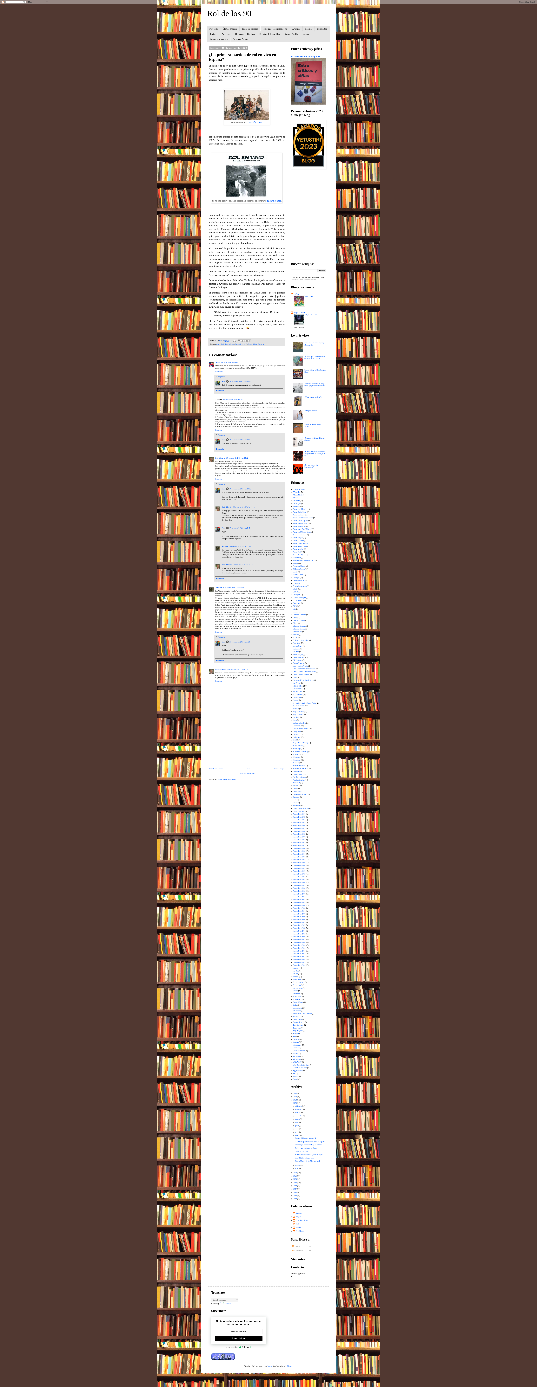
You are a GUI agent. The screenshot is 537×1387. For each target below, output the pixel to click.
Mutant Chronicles (299, 766)
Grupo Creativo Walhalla (301, 674)
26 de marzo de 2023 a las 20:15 (244, 507)
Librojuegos (297, 731)
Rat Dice (296, 971)
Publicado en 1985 (299, 851)
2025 (295, 1097)
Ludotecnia (296, 737)
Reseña (295, 974)
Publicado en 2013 (299, 928)
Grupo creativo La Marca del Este (304, 669)
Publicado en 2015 (299, 934)
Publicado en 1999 (299, 891)
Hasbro (295, 677)
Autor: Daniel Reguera (300, 521)
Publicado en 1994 (299, 877)
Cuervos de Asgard (299, 598)
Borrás (295, 572)
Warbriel (225, 546)
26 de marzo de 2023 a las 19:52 (240, 489)
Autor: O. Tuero (298, 541)
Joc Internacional (298, 706)
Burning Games (298, 575)
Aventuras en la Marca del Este (303, 560)
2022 (295, 1173)
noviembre (299, 1109)
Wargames (296, 1056)
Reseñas (308, 29)
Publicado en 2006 (299, 911)
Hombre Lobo (297, 692)
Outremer (296, 797)
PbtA (294, 800)
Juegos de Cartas (240, 39)
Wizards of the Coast (300, 1068)
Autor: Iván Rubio (299, 526)
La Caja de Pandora (299, 723)
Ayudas (295, 563)
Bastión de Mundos (299, 566)
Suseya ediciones (298, 1022)
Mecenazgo (297, 749)
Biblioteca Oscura (299, 569)
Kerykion (296, 717)
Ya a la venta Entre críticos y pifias (305, 56)
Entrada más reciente (216, 769)
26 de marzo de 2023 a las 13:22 (231, 362)
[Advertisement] (247, 744)
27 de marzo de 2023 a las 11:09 (237, 669)
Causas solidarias (298, 580)
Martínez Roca (298, 746)
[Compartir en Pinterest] (249, 340)
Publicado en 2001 (299, 897)
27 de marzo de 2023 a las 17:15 (244, 565)
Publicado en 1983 (299, 846)
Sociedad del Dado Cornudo (302, 1014)
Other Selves (297, 791)
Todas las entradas (250, 29)
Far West (296, 652)
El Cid (295, 637)
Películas (296, 803)
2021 (295, 1176)
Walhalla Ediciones (299, 1051)
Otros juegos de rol (299, 794)
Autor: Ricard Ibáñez (300, 546)
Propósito (213, 29)
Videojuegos (297, 1045)
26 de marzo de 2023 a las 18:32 (237, 458)
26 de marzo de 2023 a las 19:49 (240, 382)
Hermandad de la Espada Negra (303, 680)
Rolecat (295, 991)
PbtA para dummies (310, 411)
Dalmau (295, 612)
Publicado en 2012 (299, 925)
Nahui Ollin (297, 771)
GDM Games (297, 660)
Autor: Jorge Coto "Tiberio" (302, 529)
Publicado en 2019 (299, 945)
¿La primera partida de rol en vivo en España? (310, 1142)
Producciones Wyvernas (301, 808)
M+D (295, 740)
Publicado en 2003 (299, 902)
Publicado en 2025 (299, 962)
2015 (295, 1196)
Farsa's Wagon (298, 654)
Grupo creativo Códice (300, 666)
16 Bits (296, 294)
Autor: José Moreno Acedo (302, 532)
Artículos (296, 29)
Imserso (295, 700)
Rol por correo (298, 988)
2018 (295, 1186)
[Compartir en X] (244, 340)
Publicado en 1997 (299, 885)
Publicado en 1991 (299, 868)
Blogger (289, 1366)
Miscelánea (296, 760)
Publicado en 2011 (299, 922)
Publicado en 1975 (299, 823)
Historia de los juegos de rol (275, 29)
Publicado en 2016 (299, 937)
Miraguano (296, 757)
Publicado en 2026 (299, 965)
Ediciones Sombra (299, 629)
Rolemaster (296, 994)
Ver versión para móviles (247, 773)
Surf (223, 382)
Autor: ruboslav (298, 549)
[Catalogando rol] (299, 489)
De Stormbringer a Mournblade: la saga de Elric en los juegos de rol (315, 454)
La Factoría (296, 726)
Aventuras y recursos (218, 39)
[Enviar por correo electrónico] (239, 340)
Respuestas (221, 377)
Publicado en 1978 (299, 831)
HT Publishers (298, 694)
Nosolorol (296, 783)
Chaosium (296, 583)
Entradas (297, 1246)
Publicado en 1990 (299, 865)
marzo (297, 1135)
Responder (218, 372)
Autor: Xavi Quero (299, 555)
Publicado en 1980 (299, 837)
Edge (294, 623)
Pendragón (296, 806)
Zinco (295, 1079)
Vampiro (306, 34)
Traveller (296, 1034)
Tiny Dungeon (298, 1031)
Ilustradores (297, 697)
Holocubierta (297, 689)
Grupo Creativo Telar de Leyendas (304, 672)
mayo (297, 1129)
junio (297, 1126)
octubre (298, 1112)
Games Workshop (299, 657)
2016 (295, 1192)
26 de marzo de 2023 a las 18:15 (233, 400)
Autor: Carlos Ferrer (300, 512)
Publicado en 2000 (299, 894)
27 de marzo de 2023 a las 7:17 (239, 528)
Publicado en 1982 (299, 843)
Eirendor (296, 635)
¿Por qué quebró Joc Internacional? (311, 466)
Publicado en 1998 (299, 888)
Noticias (295, 786)
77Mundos (296, 492)
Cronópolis (296, 595)
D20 (294, 609)
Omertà (295, 789)
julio (297, 1122)
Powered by (232, 1347)
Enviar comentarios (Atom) (227, 779)
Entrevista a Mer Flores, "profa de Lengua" (309, 1155)
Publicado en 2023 (299, 957)
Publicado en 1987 (241, 344)
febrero (298, 1165)
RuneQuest (296, 999)
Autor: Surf (220, 344)
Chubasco (299, 1213)
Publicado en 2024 (299, 959)
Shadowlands (297, 1008)
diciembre (298, 1106)
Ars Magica (297, 504)
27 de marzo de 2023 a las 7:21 (239, 642)
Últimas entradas (229, 29)
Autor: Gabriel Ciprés (300, 523)
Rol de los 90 (229, 13)
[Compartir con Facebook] (247, 340)
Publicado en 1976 (299, 826)
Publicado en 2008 (299, 914)
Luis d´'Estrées (255, 122)
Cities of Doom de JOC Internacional (307, 1161)
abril (297, 1132)
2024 (295, 1100)
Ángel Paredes (300, 1231)
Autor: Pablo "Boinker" (301, 543)
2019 (295, 1183)
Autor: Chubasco (298, 515)
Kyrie (295, 720)
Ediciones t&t (297, 632)
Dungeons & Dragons (245, 34)
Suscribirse (238, 1338)
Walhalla (296, 1048)
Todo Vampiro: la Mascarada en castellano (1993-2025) (314, 357)
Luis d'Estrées (220, 458)
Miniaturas (296, 754)
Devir (295, 617)
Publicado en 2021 (299, 951)
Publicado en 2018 (299, 942)
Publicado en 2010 (299, 920)
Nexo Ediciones (298, 774)
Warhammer (297, 1059)
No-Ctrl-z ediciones (299, 777)
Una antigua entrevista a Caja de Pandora (308, 1145)
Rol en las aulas (298, 982)
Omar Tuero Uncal (302, 1220)
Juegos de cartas (298, 712)
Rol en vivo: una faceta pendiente (306, 1148)
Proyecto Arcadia (298, 811)
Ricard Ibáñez (274, 200)
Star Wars (296, 1016)
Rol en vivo (261, 344)
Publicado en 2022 (299, 954)
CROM (295, 592)
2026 (295, 1093)
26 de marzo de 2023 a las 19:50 (240, 440)
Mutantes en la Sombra (300, 769)
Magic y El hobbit (311, 315)
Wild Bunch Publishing (300, 1065)
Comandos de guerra (300, 586)
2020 (295, 1179)
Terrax (217, 362)
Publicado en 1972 (299, 817)
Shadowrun (297, 1011)
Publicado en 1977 (299, 828)
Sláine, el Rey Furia (301, 1151)
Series (295, 1005)
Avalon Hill (297, 558)
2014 (295, 1199)
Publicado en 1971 (299, 814)
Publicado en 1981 (299, 840)
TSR (294, 1036)
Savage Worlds (291, 34)
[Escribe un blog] (241, 340)
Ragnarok (296, 968)
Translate (228, 1304)
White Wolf (297, 1062)
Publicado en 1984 (299, 848)
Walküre (295, 1054)
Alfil (294, 498)
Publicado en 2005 (299, 908)
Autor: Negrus (298, 538)
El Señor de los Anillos (269, 34)
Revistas (213, 34)
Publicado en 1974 (299, 820)
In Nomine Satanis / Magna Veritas (304, 703)
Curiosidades (297, 600)
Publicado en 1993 (299, 874)
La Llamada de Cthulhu (300, 729)
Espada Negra (297, 646)
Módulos (296, 763)
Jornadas (296, 709)
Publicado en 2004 (299, 905)
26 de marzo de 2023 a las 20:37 (233, 588)
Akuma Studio (298, 495)
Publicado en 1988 (299, 860)
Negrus (298, 1217)
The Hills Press (298, 1025)
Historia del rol (229, 344)
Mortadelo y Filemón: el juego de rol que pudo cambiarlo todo (314, 385)
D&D (295, 606)
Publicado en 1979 (299, 834)
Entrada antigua (279, 769)
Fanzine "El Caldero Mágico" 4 (305, 1138)
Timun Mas (297, 1028)
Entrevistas (322, 29)
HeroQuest (296, 683)
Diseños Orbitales (299, 620)
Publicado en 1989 (299, 863)
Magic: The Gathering (300, 743)
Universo (296, 1039)
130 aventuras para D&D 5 (313, 397)
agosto (297, 1119)
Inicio (248, 769)
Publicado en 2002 (299, 900)
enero (297, 1169)
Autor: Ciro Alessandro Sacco (303, 518)
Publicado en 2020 (299, 948)
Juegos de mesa (298, 714)
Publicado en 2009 (299, 917)
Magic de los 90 (299, 313)
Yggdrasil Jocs (298, 1071)
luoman (270, 1366)
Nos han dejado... (299, 780)
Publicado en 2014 (299, 931)
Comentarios (298, 1251)
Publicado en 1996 (299, 883)
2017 (295, 1189)
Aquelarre (226, 34)
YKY (295, 1073)
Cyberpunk (296, 603)
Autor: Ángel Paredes (300, 509)
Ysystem (296, 1076)
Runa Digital (297, 996)
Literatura (296, 734)
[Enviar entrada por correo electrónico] (234, 340)
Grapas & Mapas (298, 663)
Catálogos (296, 578)
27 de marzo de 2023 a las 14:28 (240, 546)
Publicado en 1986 (299, 854)
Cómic (295, 589)
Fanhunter (296, 649)
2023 (295, 1103)
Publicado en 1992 (299, 871)
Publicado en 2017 (299, 939)
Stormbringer (297, 1019)
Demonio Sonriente (299, 615)
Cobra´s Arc (309, 296)
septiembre (299, 1116)
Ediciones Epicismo (299, 626)
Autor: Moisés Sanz (299, 535)
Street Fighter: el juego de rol (304, 1158)
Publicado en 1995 (299, 880)
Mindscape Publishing (300, 751)
